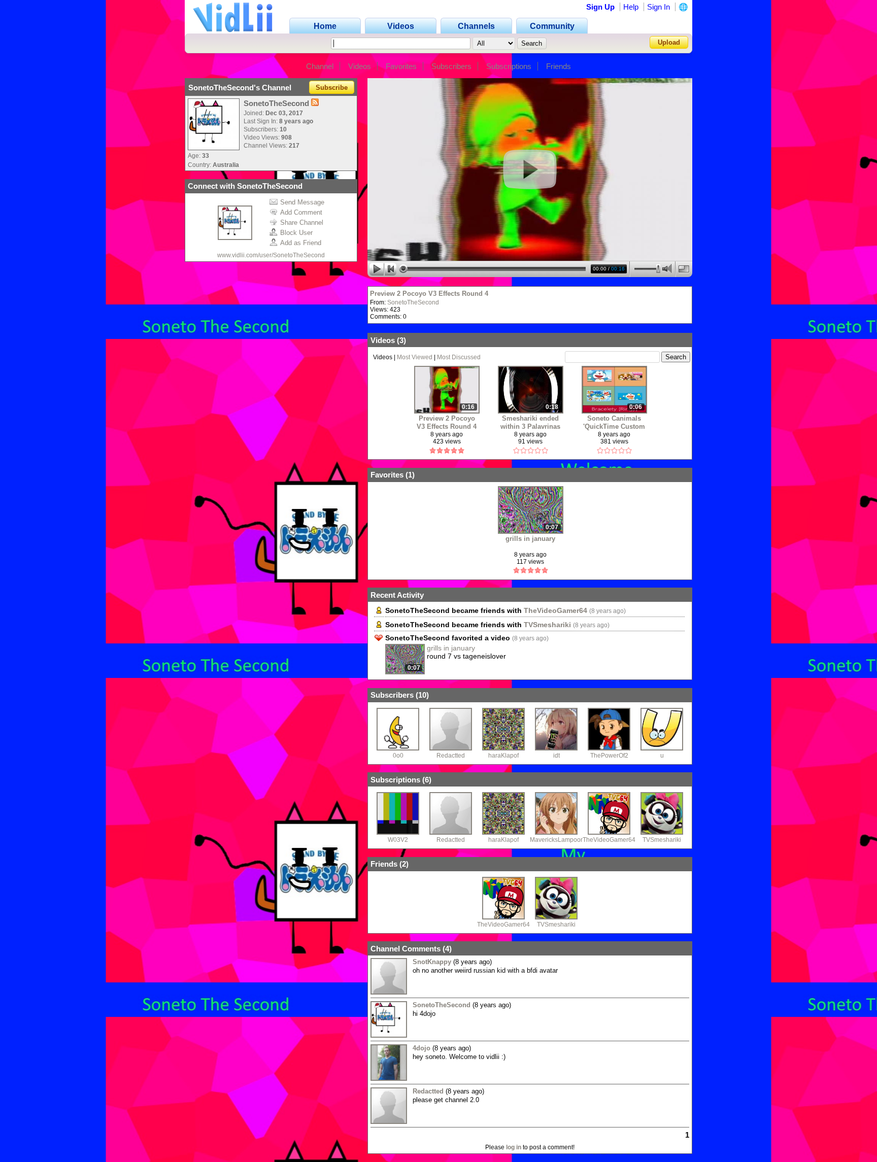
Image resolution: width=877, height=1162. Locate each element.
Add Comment (301, 212)
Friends (558, 66)
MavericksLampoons (558, 839)
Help (630, 7)
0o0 (398, 755)
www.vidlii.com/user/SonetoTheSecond (271, 255)
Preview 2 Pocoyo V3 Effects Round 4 (429, 293)
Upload (669, 42)
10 (422, 695)
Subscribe (332, 87)
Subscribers (451, 66)
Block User (296, 232)
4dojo (421, 1048)
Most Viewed (414, 357)
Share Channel (301, 222)
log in (513, 1147)
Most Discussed (459, 357)
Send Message (302, 202)
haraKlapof (503, 755)
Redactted (450, 755)
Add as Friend (300, 243)
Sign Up (600, 7)
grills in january (530, 538)
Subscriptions (508, 66)
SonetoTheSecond (413, 302)
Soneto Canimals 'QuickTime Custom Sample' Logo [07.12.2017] (614, 422)
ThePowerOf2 (609, 755)
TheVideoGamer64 (555, 610)
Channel (319, 66)
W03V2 (398, 839)
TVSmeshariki (547, 625)
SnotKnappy (432, 962)
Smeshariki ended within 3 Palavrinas (530, 422)
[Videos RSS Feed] (315, 103)
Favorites (401, 66)
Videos (359, 66)
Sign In (658, 7)
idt (556, 755)
